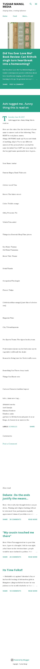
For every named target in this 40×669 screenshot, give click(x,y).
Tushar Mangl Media (13, 5)
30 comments (15, 519)
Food (15, 16)
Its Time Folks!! (12, 570)
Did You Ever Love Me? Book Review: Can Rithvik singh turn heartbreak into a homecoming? (20, 58)
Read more (32, 519)
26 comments (15, 557)
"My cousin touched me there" (18, 534)
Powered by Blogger (21, 660)
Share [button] (5, 84)
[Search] (30, 4)
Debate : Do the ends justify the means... (16, 496)
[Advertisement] (20, 466)
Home (5, 16)
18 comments (15, 591)
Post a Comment (17, 84)
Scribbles (13, 426)
